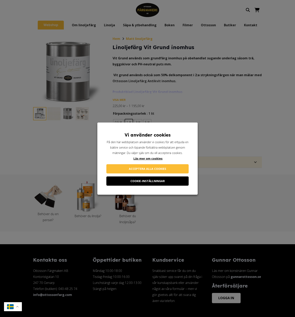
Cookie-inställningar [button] (147, 181)
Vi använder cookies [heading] (148, 135)
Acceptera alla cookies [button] (147, 169)
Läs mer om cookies (148, 158)
